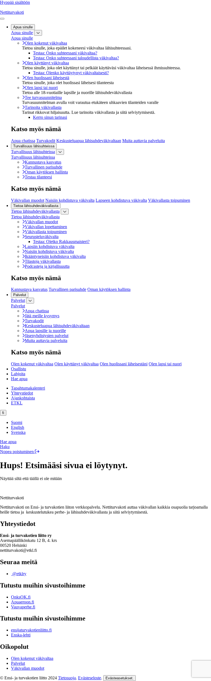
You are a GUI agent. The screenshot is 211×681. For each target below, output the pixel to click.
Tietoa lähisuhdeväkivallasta (35, 211)
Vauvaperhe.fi (23, 607)
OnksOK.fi (20, 597)
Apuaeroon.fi (22, 602)
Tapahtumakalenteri (28, 388)
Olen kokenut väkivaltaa (32, 658)
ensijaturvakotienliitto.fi (31, 630)
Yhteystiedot (22, 393)
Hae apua (19, 378)
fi (3, 413)
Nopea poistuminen (17, 451)
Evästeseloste (89, 678)
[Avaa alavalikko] (38, 33)
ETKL (17, 403)
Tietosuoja (67, 678)
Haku (5, 446)
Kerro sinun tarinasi (50, 117)
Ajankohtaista (23, 398)
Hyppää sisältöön (15, 2)
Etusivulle (15, 488)
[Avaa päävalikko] (2, 19)
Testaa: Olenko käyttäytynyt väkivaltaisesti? (71, 72)
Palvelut (18, 300)
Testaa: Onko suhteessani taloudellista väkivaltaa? (76, 58)
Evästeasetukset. (120, 678)
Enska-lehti (20, 635)
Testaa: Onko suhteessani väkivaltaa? (65, 53)
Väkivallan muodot (27, 668)
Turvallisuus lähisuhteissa (33, 151)
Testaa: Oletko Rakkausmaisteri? (61, 241)
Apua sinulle (22, 32)
